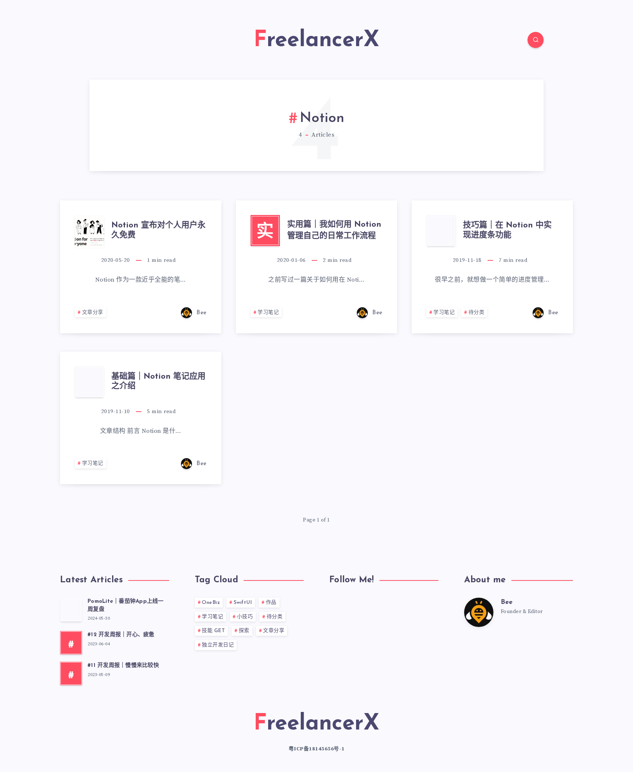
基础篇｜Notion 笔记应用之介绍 (158, 381)
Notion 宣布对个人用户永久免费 (158, 230)
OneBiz (211, 602)
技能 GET (213, 631)
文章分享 (92, 312)
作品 (271, 602)
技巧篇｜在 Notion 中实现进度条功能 (507, 230)
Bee (506, 602)
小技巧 (245, 617)
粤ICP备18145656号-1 (317, 749)
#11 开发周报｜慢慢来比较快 (123, 665)
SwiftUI (243, 602)
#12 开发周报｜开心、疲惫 (121, 635)
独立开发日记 (218, 645)
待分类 (477, 312)
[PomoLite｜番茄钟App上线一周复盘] (71, 609)
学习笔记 (268, 312)
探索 (244, 631)
